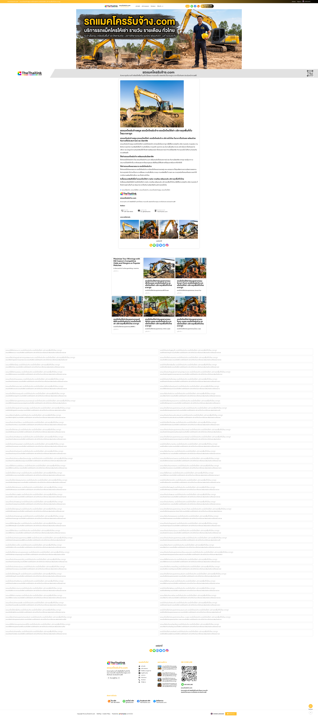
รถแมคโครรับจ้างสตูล (155, 190)
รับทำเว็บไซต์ (130, 714)
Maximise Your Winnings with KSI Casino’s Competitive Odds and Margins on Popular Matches (126, 262)
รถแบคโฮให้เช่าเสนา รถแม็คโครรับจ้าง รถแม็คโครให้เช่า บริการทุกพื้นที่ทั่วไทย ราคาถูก (186, 473)
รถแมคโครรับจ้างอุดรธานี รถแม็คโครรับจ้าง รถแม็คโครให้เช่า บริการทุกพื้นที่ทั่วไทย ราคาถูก (188, 523)
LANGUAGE (307, 1)
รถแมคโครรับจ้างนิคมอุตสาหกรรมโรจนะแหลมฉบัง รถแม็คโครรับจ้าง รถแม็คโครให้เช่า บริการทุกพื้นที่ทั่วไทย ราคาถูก (196, 552)
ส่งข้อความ (159, 701)
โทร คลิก (126, 210)
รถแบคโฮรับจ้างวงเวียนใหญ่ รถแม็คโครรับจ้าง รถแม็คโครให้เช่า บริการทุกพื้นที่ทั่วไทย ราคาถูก (189, 624)
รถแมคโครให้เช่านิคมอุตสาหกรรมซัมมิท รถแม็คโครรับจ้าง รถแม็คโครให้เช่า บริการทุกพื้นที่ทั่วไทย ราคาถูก (193, 573)
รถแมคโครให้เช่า (166, 190)
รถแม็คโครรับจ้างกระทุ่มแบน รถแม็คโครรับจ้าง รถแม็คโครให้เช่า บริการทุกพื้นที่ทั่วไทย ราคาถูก (35, 566)
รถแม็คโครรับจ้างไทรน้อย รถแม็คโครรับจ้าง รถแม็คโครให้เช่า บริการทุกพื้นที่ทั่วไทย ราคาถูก (188, 379)
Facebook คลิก (161, 210)
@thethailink (129, 702)
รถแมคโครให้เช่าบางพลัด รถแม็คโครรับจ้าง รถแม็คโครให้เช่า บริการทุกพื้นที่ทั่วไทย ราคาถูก (34, 494)
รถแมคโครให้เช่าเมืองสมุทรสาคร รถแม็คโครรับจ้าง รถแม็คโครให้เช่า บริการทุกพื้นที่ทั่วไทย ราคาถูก (36, 480)
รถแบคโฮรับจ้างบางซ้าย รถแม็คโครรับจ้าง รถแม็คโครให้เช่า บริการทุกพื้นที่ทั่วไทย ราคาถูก (188, 595)
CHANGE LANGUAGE (218, 714)
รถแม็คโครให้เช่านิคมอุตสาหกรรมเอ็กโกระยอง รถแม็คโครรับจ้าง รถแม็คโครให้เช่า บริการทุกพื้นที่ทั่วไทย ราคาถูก (158, 284)
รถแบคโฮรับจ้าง (126, 190)
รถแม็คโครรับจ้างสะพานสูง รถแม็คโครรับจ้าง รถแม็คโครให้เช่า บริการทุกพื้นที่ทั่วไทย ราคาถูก (35, 516)
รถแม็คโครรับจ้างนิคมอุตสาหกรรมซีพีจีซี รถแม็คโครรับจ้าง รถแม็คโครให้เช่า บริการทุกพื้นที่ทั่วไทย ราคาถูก (39, 537)
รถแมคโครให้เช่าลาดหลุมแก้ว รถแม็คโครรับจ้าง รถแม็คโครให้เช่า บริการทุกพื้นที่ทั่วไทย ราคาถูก (35, 393)
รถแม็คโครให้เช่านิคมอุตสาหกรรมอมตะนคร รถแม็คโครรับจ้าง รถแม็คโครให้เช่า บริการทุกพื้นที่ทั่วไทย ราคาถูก (194, 610)
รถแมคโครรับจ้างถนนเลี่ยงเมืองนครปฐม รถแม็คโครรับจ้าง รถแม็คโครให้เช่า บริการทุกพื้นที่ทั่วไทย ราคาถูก (39, 458)
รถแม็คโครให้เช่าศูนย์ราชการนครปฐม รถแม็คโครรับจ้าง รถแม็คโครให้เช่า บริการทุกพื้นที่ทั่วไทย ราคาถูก (38, 408)
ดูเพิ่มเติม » (116, 271)
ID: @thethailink (145, 211)
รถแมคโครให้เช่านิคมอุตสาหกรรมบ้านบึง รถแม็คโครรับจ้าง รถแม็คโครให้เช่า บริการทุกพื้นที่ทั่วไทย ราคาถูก (193, 408)
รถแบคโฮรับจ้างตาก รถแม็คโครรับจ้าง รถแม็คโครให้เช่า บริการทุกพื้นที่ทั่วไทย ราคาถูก (187, 545)
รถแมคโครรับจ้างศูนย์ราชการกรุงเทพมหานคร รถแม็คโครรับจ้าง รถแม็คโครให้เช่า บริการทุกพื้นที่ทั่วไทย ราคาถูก (195, 372)
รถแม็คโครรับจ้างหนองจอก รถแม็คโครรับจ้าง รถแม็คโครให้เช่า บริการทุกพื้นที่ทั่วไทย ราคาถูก (35, 444)
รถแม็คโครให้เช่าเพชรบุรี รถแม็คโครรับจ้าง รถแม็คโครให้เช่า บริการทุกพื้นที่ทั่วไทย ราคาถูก (34, 509)
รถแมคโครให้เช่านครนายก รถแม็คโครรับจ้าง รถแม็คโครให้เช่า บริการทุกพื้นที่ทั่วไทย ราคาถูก (34, 386)
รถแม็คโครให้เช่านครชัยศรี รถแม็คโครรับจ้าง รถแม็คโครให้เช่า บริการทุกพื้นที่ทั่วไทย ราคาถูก (189, 631)
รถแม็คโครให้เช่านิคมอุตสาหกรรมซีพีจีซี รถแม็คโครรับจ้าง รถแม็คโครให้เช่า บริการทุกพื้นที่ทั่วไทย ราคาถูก (127, 321)
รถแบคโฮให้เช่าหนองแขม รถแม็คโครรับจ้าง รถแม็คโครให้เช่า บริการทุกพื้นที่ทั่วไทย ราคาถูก (34, 372)
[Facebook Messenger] (160, 245)
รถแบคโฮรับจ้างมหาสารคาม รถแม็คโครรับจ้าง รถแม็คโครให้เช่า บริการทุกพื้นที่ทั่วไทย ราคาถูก (189, 465)
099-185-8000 (208, 7)
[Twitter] (163, 245)
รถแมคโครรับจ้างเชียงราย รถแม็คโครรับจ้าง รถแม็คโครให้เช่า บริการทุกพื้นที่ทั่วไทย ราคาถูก (34, 436)
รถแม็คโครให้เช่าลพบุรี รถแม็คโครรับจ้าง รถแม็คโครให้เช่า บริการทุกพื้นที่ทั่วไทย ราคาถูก (187, 487)
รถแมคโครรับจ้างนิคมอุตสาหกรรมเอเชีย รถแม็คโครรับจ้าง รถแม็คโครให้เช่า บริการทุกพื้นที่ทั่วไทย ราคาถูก (193, 537)
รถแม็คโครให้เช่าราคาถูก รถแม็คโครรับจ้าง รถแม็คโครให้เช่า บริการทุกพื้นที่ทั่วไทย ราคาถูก (34, 473)
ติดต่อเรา (294, 1)
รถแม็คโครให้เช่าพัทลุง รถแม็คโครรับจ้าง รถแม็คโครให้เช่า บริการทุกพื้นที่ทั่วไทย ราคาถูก (187, 588)
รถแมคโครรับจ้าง (144, 190)
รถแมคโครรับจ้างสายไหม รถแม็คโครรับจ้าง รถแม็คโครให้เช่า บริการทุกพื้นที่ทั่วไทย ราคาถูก (34, 631)
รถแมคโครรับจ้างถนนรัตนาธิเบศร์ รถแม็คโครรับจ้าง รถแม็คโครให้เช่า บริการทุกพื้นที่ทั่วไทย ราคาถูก (191, 415)
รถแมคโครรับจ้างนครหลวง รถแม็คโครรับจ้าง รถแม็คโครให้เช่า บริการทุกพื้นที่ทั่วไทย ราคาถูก (169, 685)
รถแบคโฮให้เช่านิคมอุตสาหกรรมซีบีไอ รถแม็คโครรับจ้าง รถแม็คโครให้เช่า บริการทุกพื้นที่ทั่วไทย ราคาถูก (38, 624)
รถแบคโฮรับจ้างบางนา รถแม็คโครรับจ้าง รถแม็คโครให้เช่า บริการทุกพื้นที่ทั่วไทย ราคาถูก (187, 451)
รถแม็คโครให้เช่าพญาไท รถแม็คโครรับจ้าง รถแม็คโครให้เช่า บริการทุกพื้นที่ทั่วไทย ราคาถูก (34, 573)
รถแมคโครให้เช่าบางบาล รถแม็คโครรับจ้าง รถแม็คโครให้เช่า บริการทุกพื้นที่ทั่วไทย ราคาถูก (34, 588)
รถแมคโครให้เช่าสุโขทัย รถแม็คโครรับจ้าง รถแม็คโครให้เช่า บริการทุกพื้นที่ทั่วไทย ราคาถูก (33, 610)
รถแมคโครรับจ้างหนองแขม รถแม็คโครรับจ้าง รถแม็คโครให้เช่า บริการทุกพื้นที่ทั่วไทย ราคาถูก (35, 379)
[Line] (154, 245)
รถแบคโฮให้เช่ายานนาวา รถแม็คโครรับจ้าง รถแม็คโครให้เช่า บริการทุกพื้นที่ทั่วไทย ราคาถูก (34, 350)
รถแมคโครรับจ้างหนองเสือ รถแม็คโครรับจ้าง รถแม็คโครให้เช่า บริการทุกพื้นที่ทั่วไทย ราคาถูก (35, 602)
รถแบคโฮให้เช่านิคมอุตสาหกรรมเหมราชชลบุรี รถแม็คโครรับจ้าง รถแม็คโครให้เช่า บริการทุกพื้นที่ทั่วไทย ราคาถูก (40, 400)
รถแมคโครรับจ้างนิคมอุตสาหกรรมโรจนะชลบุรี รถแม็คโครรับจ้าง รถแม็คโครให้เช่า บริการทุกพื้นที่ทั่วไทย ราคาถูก (195, 429)
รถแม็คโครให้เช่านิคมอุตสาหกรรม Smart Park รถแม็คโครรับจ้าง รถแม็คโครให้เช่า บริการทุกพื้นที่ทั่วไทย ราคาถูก (190, 284)
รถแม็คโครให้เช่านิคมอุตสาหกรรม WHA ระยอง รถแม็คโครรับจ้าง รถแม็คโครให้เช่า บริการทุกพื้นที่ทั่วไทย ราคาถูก (158, 322)
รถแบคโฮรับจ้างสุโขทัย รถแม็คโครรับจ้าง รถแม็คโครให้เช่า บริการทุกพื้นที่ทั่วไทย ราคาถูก (33, 415)
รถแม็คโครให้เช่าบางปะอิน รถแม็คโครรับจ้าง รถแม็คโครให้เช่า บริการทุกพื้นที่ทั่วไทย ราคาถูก (188, 444)
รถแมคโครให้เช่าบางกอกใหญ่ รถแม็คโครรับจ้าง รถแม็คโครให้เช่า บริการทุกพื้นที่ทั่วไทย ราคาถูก (190, 566)
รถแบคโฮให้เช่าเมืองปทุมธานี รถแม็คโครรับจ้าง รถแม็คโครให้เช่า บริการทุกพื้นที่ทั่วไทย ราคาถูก (189, 386)
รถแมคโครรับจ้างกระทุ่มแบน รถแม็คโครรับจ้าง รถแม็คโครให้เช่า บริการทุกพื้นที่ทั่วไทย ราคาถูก (189, 530)
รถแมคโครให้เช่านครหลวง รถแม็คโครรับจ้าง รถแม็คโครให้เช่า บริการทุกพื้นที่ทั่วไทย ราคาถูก (189, 357)
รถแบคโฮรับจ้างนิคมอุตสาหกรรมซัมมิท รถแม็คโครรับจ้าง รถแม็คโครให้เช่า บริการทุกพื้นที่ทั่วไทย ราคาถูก (39, 617)
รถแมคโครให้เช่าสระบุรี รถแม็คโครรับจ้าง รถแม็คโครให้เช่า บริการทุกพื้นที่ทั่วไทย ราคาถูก (33, 429)
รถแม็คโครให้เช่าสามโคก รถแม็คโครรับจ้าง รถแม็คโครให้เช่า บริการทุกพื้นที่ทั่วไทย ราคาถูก (188, 480)
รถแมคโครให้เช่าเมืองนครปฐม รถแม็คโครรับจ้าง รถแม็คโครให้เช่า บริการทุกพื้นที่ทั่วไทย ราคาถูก (169, 668)
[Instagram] (167, 245)
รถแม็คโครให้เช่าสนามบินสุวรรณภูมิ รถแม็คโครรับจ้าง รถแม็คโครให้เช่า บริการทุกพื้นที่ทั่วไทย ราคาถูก (37, 552)
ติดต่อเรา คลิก (208, 6)
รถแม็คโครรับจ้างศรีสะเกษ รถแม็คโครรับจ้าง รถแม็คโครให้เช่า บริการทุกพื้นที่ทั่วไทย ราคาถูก (35, 581)
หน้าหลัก (138, 6)
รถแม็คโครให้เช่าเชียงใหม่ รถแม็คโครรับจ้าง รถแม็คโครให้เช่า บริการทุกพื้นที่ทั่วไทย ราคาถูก (188, 364)
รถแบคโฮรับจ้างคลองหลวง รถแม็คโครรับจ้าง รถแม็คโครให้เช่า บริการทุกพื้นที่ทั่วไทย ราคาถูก (189, 516)
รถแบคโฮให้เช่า (135, 190)
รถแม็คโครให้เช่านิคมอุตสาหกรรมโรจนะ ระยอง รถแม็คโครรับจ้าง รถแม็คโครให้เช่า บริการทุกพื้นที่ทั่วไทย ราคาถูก (190, 322)
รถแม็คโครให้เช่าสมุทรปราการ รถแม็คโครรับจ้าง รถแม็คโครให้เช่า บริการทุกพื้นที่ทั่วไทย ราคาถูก (190, 400)
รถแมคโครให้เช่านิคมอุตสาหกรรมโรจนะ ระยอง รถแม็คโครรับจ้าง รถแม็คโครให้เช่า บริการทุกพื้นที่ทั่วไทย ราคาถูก (195, 617)
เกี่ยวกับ (159, 6)
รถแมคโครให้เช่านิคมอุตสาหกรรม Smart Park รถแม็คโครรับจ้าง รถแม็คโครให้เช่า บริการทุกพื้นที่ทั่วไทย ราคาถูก (195, 509)
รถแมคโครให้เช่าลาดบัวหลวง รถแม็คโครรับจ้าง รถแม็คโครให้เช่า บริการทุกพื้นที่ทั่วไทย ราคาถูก (189, 458)
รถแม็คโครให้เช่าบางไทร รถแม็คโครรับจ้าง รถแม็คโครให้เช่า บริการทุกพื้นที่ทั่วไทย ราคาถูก (34, 545)
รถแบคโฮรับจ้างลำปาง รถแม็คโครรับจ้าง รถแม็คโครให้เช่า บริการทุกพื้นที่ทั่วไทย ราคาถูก (187, 393)
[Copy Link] (150, 245)
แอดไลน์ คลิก (144, 210)
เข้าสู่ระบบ (299, 1)
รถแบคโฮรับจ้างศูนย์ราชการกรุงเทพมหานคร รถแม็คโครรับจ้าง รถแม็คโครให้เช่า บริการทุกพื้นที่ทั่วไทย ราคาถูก (40, 357)
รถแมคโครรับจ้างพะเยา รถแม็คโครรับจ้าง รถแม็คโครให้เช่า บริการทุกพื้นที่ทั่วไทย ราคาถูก (188, 494)
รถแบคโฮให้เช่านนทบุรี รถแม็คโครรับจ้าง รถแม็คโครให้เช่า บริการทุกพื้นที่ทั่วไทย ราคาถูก (187, 581)
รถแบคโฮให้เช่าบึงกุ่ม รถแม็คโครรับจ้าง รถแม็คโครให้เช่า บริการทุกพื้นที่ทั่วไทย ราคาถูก (33, 364)
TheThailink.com (162, 211)
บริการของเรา (145, 6)
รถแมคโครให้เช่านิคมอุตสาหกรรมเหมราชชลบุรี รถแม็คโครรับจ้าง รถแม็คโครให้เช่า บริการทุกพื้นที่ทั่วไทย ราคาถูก (195, 436)
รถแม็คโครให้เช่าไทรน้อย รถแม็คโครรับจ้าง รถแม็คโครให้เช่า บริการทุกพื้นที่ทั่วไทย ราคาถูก (188, 422)
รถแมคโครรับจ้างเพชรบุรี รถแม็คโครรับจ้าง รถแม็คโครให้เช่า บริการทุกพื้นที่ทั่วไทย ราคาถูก (34, 501)
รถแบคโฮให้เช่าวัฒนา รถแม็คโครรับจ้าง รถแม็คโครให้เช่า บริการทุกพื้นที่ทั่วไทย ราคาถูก (33, 530)
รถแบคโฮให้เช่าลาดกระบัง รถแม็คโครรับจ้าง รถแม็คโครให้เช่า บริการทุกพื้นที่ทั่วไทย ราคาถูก (188, 559)
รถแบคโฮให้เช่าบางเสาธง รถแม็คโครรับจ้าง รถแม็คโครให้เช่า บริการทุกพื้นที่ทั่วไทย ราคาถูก (34, 595)
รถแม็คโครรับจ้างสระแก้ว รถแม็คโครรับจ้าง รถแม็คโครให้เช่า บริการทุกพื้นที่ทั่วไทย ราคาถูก (188, 602)
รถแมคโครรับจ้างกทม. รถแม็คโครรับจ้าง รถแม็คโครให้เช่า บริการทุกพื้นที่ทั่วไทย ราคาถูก (188, 501)
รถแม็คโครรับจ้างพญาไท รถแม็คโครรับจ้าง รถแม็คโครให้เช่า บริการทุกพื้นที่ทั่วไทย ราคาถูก (188, 350)
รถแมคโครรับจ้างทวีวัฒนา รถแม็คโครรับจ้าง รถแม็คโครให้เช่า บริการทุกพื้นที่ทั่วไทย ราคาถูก (35, 422)
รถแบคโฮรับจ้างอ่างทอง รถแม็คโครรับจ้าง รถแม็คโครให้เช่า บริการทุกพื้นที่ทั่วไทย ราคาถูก (169, 679)
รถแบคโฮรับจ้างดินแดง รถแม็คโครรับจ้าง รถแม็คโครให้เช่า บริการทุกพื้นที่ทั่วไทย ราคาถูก (169, 674)
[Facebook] (157, 245)
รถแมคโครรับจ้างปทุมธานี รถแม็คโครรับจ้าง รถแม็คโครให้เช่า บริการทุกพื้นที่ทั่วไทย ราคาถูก (34, 451)
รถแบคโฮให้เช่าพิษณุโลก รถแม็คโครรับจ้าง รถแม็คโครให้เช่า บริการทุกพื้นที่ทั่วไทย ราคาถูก (34, 523)
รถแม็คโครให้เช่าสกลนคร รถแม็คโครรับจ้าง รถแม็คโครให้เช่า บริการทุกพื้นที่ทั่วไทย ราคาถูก (34, 487)
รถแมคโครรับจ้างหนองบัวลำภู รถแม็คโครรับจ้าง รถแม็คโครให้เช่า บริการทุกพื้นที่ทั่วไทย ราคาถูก (36, 559)
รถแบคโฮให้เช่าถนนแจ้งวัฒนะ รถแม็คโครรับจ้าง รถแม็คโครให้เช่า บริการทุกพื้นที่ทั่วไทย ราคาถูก (35, 465)
